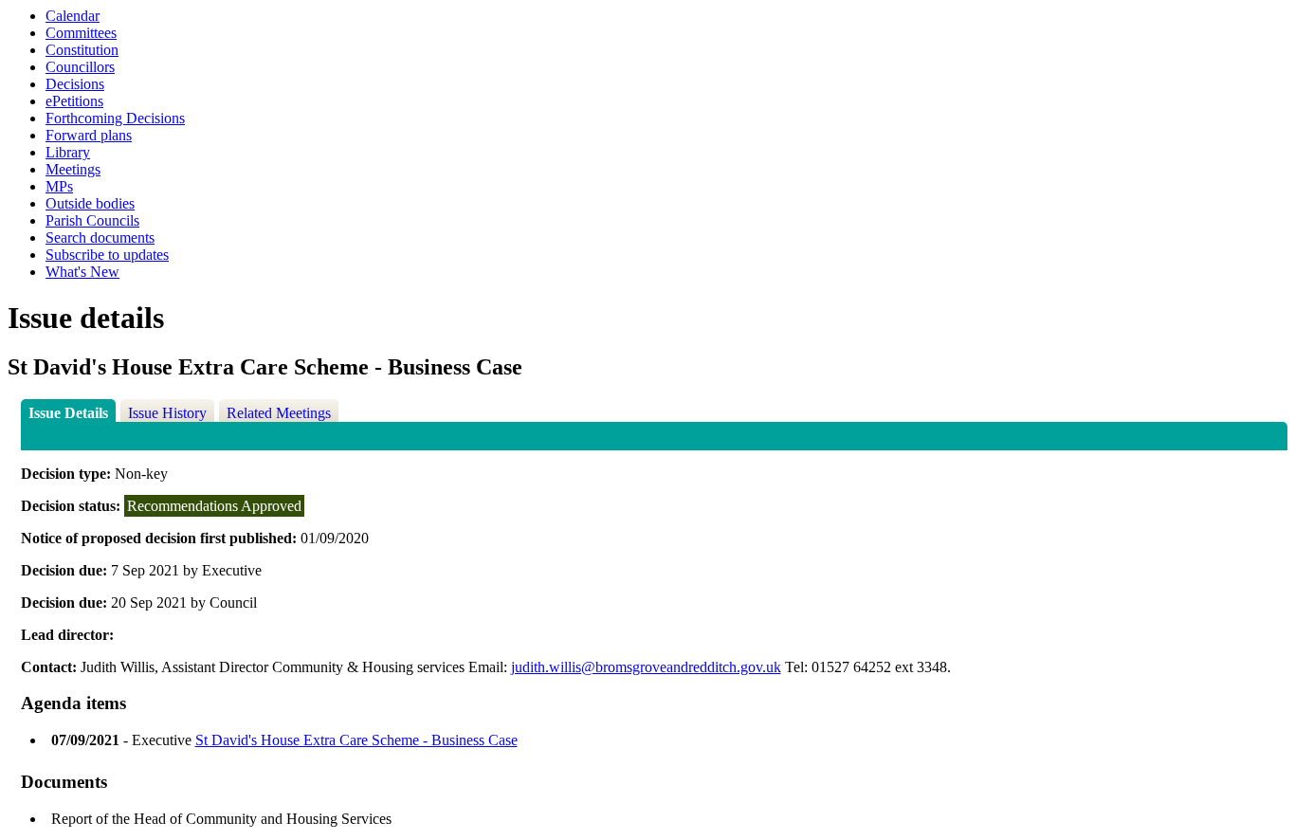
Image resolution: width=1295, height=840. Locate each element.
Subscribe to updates (107, 255)
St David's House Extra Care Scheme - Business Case (356, 740)
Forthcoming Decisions (115, 118)
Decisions (75, 84)
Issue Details (68, 413)
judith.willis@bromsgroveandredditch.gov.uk (646, 667)
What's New (82, 272)
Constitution (82, 50)
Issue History (167, 413)
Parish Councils (92, 220)
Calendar (73, 16)
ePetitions (74, 101)
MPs (59, 186)
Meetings (73, 169)
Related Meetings (279, 413)
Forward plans (89, 135)
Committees (81, 33)
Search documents (100, 237)
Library (68, 152)
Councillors (80, 67)
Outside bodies (90, 203)
